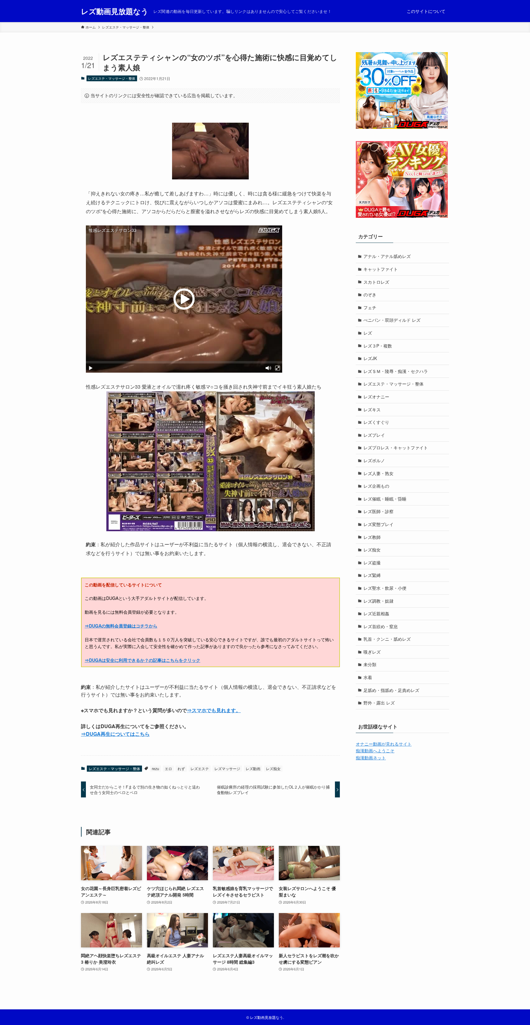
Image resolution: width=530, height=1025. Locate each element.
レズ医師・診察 (378, 511)
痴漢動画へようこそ (375, 750)
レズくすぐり (376, 422)
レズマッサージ (227, 768)
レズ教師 (372, 537)
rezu (155, 768)
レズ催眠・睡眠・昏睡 (384, 499)
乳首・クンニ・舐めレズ (387, 639)
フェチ (369, 307)
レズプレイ (374, 435)
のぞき (369, 294)
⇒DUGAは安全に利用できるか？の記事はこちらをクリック (142, 660)
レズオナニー (376, 396)
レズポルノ (374, 460)
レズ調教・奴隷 (378, 601)
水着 (367, 677)
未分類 (369, 664)
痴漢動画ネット (371, 757)
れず (181, 768)
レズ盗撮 (372, 562)
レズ (367, 333)
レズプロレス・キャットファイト (395, 447)
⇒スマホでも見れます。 (214, 710)
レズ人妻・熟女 (378, 473)
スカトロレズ (376, 282)
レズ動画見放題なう (114, 11)
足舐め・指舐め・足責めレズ (391, 690)
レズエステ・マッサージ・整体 (111, 78)
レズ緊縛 (372, 575)
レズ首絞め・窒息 (380, 626)
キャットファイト (380, 269)
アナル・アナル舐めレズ (387, 256)
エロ (168, 768)
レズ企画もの (376, 486)
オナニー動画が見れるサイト (384, 744)
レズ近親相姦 (376, 613)
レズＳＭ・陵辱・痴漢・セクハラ (395, 371)
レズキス (372, 409)
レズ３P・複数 (377, 346)
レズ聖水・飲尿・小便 (384, 588)
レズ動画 (253, 768)
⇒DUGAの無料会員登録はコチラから (121, 626)
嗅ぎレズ (372, 652)
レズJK (370, 358)
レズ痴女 (273, 768)
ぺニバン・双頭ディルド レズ (392, 320)
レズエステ (199, 768)
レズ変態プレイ (378, 524)
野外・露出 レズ (379, 703)
